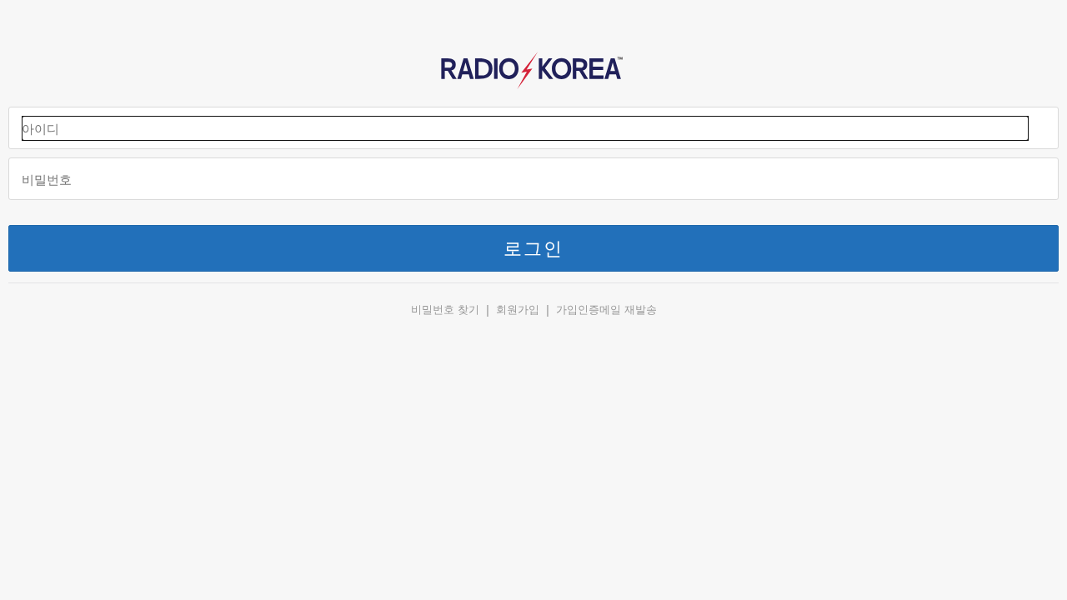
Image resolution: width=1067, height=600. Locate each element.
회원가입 (517, 309)
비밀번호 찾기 (445, 309)
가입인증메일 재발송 (606, 309)
